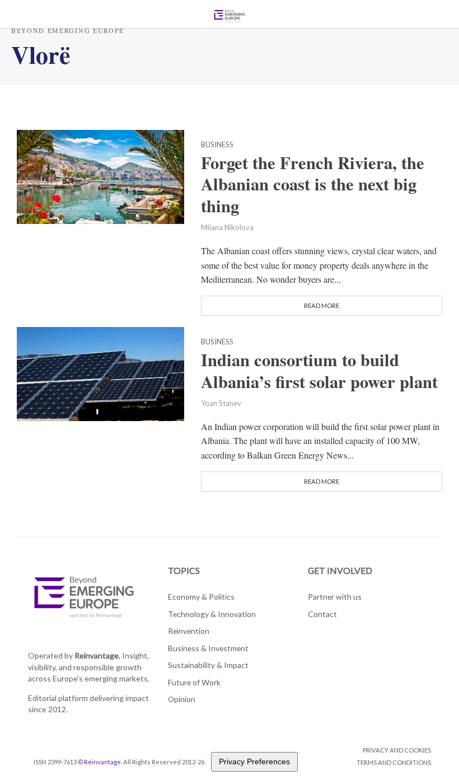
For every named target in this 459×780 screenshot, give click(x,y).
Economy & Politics (201, 596)
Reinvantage (102, 761)
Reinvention (188, 631)
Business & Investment (208, 648)
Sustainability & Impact (208, 665)
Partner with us (335, 596)
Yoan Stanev (221, 403)
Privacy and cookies (397, 750)
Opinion (181, 699)
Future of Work (194, 682)
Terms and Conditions (394, 762)
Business (217, 145)
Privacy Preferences (254, 761)
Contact (322, 614)
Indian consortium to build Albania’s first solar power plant (319, 371)
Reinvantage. (97, 655)
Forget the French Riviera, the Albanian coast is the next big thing (312, 184)
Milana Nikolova (227, 227)
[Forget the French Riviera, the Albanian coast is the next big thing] (100, 175)
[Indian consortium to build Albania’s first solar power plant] (100, 373)
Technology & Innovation (212, 614)
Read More (321, 305)
